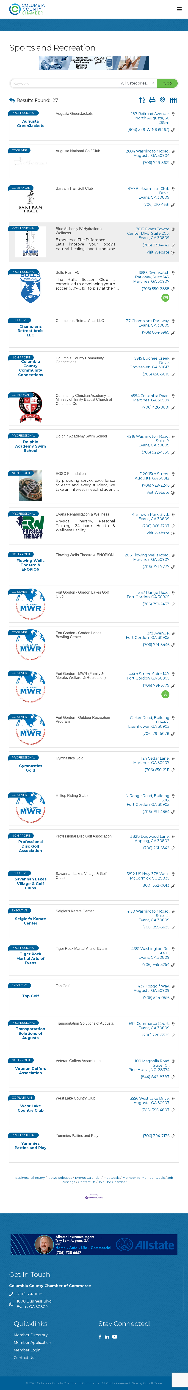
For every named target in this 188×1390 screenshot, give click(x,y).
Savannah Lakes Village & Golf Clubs (81, 876)
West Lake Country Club (75, 1098)
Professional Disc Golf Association (84, 836)
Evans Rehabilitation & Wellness (82, 514)
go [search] (169, 83)
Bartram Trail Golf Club (74, 188)
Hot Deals (111, 1177)
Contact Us (86, 1182)
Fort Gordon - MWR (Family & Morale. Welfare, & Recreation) (81, 676)
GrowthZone (152, 1383)
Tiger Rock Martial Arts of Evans (82, 948)
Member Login (27, 1350)
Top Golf (62, 986)
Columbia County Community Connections (80, 360)
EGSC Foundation (71, 474)
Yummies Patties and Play (77, 1136)
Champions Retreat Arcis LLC (80, 321)
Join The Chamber (112, 1182)
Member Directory (31, 1335)
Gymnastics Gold (69, 758)
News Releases (60, 1177)
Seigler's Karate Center (75, 911)
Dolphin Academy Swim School (81, 436)
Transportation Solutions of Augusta (84, 1023)
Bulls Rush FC (68, 272)
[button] (12, 100)
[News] (165, 300)
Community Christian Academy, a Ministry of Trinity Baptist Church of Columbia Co (84, 400)
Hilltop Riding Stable (72, 796)
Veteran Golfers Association (78, 1061)
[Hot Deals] (165, 697)
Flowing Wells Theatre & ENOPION (85, 555)
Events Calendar (88, 1177)
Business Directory (30, 1177)
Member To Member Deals (143, 1177)
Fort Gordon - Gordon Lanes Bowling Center (78, 635)
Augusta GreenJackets (74, 114)
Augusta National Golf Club (78, 151)
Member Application (32, 1342)
